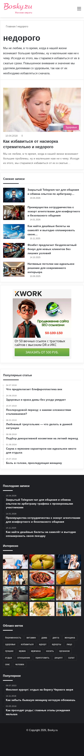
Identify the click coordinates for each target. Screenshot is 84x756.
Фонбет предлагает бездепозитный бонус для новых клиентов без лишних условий (52, 249)
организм (64, 651)
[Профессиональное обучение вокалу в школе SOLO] (68, 562)
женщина (70, 637)
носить (50, 651)
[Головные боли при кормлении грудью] (68, 593)
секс (7, 664)
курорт (42, 644)
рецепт (59, 657)
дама (44, 637)
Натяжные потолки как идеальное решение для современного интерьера (51, 268)
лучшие (9, 651)
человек (19, 664)
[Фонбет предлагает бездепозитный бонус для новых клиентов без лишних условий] (14, 250)
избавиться (27, 644)
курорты (56, 644)
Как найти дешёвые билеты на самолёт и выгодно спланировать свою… (51, 230)
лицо (69, 644)
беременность (13, 637)
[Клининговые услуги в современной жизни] (68, 609)
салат (71, 657)
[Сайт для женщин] (18, 9)
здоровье (10, 644)
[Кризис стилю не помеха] (15, 577)
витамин (31, 637)
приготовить (42, 657)
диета (56, 637)
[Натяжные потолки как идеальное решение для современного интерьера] (14, 269)
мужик (22, 651)
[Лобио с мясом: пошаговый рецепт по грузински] (42, 577)
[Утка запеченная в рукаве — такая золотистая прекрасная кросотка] (42, 593)
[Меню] (79, 10)
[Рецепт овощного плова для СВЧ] (42, 609)
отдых (8, 657)
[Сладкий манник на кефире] (68, 577)
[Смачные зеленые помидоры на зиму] (15, 609)
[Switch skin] (72, 10)
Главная (10, 26)
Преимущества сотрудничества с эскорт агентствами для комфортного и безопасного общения (54, 211)
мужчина (36, 651)
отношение (23, 657)
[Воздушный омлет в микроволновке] (42, 562)
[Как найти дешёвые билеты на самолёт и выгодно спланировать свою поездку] (14, 231)
